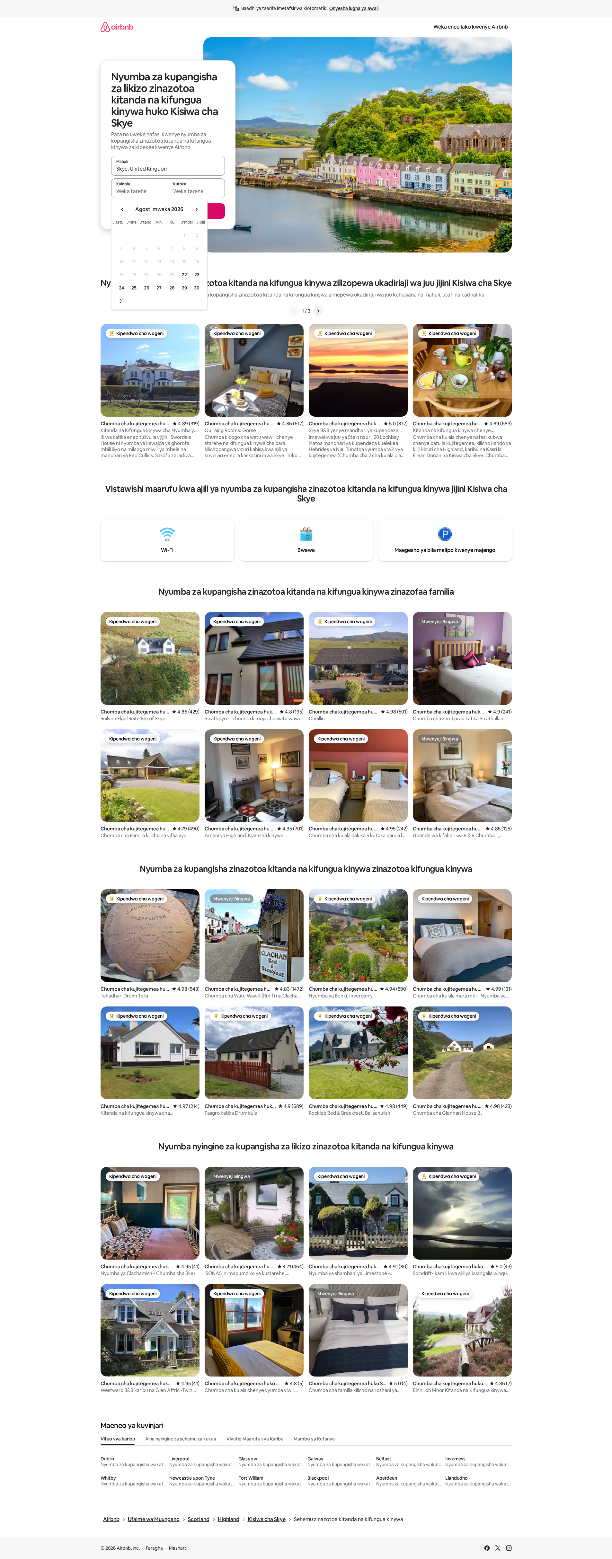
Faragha (154, 1548)
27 (159, 288)
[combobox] (168, 169)
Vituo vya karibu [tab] (118, 1439)
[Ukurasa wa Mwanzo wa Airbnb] (117, 27)
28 (171, 288)
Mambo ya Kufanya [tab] (314, 1439)
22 (184, 275)
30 (197, 288)
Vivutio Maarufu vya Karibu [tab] (254, 1439)
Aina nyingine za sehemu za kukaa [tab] (180, 1439)
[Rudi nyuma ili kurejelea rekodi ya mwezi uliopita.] (122, 209)
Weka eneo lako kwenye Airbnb (470, 26)
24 (121, 288)
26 (146, 288)
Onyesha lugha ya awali (353, 8)
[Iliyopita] (294, 311)
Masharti (178, 1548)
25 (134, 288)
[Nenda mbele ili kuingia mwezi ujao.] (196, 209)
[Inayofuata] (318, 311)
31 (121, 301)
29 (184, 288)
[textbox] (139, 191)
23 (197, 275)
